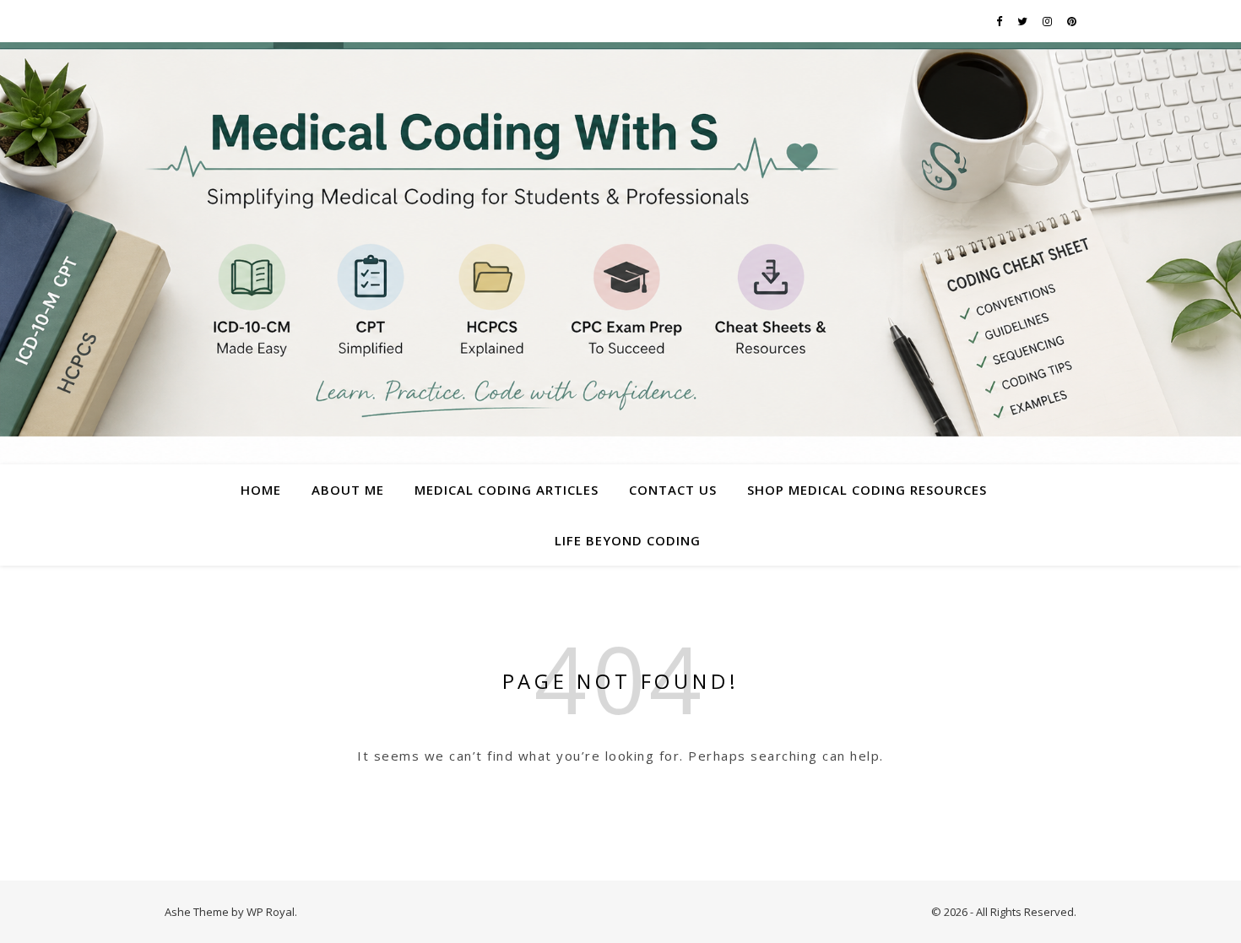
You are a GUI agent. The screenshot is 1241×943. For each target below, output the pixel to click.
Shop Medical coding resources (867, 489)
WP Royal (271, 911)
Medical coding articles (507, 489)
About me (348, 489)
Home (261, 489)
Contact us (673, 489)
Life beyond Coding (628, 540)
